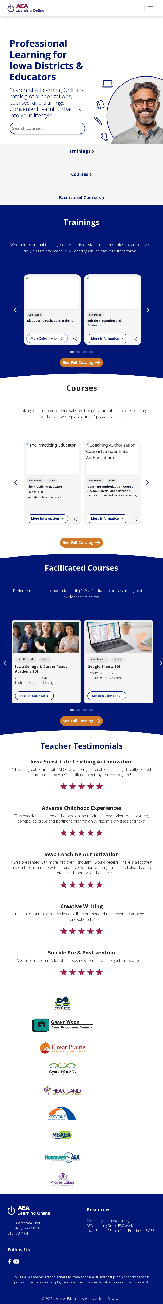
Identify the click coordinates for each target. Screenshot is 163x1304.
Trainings (79, 151)
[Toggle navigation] (150, 8)
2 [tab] (78, 353)
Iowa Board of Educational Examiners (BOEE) (121, 1230)
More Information (45, 338)
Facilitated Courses (80, 197)
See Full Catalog (78, 362)
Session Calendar (32, 696)
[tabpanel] (52, 309)
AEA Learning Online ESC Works (110, 1225)
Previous (15, 309)
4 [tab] (91, 353)
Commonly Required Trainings (109, 1220)
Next (147, 309)
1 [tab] (72, 353)
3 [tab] (85, 353)
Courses (79, 174)
